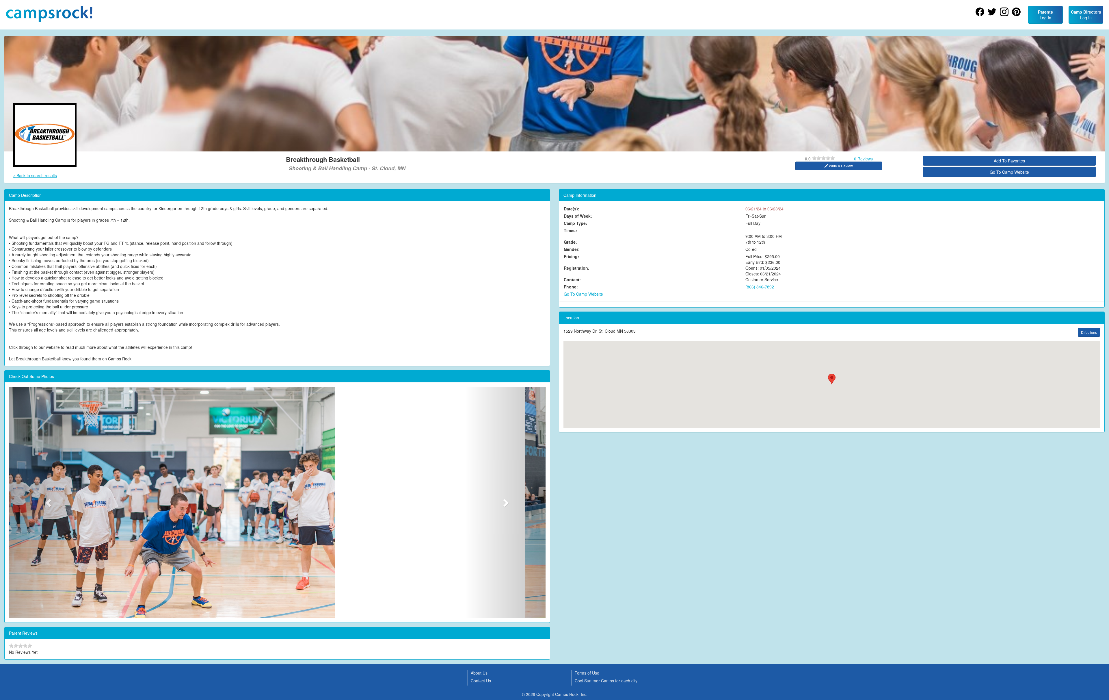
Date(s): (571, 209)
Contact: (572, 279)
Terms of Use (587, 673)
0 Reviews (863, 159)
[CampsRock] (49, 14)
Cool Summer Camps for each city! (607, 681)
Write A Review (840, 165)
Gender (571, 249)
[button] (49, 502)
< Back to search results (35, 175)
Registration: (576, 268)
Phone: (571, 287)
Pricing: (571, 256)
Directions (1089, 332)
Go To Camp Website (1009, 172)
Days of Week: (578, 216)
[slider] (823, 158)
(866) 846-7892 (759, 287)
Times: (570, 230)
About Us (479, 673)
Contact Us (481, 681)
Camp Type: (575, 223)
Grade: (570, 242)
